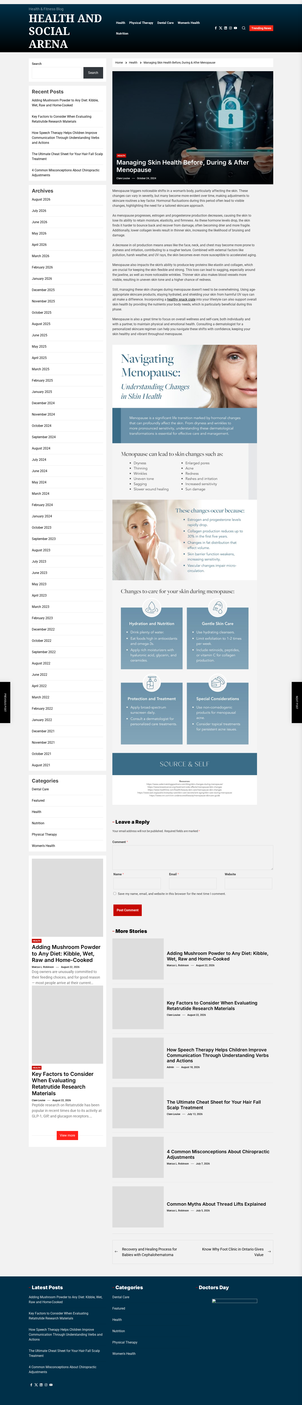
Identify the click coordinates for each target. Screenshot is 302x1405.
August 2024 (41, 448)
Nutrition (122, 33)
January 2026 (42, 279)
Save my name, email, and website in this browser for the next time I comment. (172, 894)
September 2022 (44, 652)
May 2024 (39, 482)
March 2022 (40, 697)
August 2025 (41, 324)
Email (174, 874)
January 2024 (42, 516)
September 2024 (44, 437)
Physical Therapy (141, 23)
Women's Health (43, 846)
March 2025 (40, 369)
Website (230, 874)
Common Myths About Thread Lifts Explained (216, 1204)
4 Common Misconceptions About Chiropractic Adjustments (65, 172)
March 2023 (40, 607)
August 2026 (41, 199)
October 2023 (41, 527)
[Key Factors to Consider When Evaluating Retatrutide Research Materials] (67, 1025)
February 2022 (42, 709)
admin (170, 1067)
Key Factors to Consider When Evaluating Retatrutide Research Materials (212, 1005)
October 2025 (41, 313)
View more (67, 1135)
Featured (38, 801)
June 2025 (39, 335)
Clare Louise (123, 178)
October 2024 (41, 426)
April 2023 (39, 595)
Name (118, 874)
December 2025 (43, 290)
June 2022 (39, 675)
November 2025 (43, 301)
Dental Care (165, 23)
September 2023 (44, 539)
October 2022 (41, 641)
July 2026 (39, 211)
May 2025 (39, 346)
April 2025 (39, 358)
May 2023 (39, 584)
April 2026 (39, 245)
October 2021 (41, 754)
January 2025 (42, 392)
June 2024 (39, 471)
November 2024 (43, 414)
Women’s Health (189, 23)
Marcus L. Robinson (178, 965)
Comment (120, 842)
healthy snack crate (181, 299)
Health (120, 23)
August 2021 (41, 765)
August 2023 (41, 550)
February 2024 (42, 505)
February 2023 (42, 618)
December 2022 (43, 629)
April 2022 (39, 686)
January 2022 (42, 720)
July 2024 (39, 460)
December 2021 (43, 731)
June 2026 (39, 222)
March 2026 (40, 256)
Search (36, 64)
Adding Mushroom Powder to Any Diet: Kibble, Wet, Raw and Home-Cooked (218, 956)
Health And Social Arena (65, 31)
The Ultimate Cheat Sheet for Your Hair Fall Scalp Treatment (67, 156)
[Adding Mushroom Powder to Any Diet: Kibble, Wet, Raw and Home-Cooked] (67, 898)
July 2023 (39, 561)
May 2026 (39, 233)
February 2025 (42, 380)
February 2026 (42, 267)
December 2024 (43, 403)
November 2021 (43, 742)
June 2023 (39, 573)
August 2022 (41, 663)
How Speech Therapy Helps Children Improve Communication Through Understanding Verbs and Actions (218, 1055)
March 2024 (40, 494)
